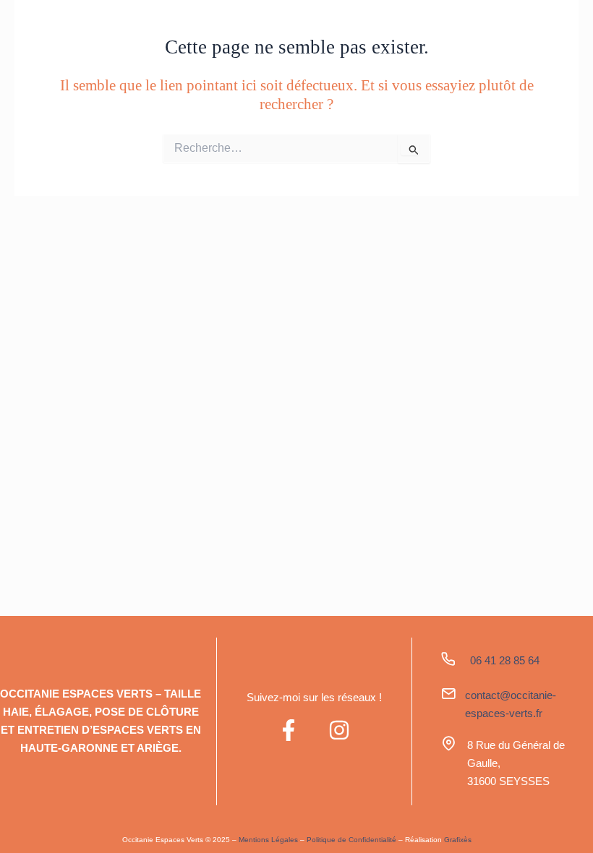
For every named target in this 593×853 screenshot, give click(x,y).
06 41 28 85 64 (504, 660)
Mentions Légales (268, 840)
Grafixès (458, 840)
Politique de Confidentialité (351, 840)
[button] (531, 30)
